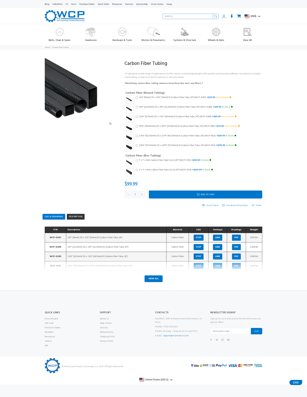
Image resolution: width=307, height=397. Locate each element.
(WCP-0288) (184, 107)
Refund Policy (106, 332)
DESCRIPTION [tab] (76, 216)
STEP (198, 237)
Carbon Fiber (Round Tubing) (145, 93)
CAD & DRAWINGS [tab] (54, 216)
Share (258, 205)
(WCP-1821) (186, 145)
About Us (104, 319)
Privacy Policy (106, 341)
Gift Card (49, 323)
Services (104, 328)
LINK (217, 237)
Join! (256, 331)
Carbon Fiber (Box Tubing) (143, 156)
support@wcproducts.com (176, 336)
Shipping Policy (107, 337)
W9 (46, 345)
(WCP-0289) (186, 116)
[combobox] (191, 16)
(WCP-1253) (174, 160)
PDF (236, 237)
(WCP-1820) (186, 135)
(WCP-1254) (174, 169)
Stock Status (212, 205)
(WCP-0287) (184, 97)
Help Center (106, 323)
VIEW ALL (154, 278)
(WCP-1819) (188, 126)
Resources (50, 337)
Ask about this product (237, 205)
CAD (296, 382)
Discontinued (51, 319)
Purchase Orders (52, 328)
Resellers (49, 332)
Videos (48, 341)
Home (47, 47)
